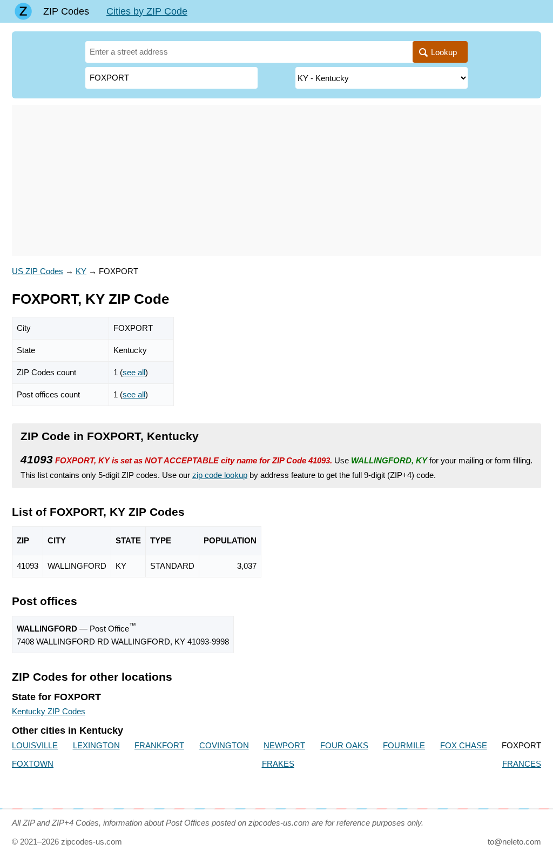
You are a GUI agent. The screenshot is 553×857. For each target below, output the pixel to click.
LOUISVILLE (35, 745)
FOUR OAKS (344, 745)
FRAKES (278, 763)
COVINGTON (224, 745)
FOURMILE (404, 745)
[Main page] (23, 11)
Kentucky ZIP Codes (48, 711)
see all (134, 372)
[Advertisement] (276, 180)
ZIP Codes (66, 11)
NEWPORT (284, 745)
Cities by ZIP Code (146, 11)
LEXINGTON (96, 745)
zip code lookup (219, 475)
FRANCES (521, 763)
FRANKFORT (159, 745)
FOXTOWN (32, 763)
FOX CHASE (463, 745)
